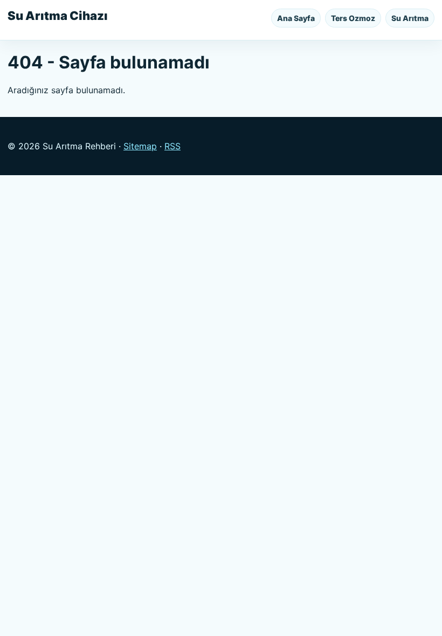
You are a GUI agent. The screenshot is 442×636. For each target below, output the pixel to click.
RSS (172, 146)
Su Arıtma (410, 18)
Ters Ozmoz (353, 18)
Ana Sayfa (296, 18)
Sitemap (140, 146)
